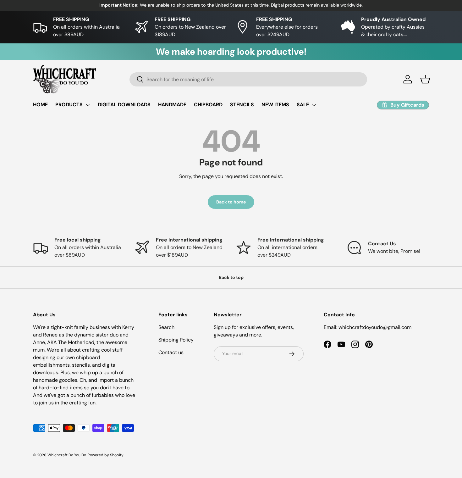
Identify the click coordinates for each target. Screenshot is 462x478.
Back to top (231, 277)
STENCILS (242, 104)
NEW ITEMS (275, 104)
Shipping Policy (176, 339)
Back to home (231, 202)
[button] (425, 79)
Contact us (171, 352)
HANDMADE (172, 104)
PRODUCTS (69, 104)
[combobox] (248, 79)
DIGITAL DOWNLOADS (124, 104)
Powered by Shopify (106, 455)
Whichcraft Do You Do (66, 455)
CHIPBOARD (208, 104)
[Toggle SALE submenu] (314, 104)
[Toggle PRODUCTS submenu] (87, 104)
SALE (303, 104)
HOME (40, 104)
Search (166, 327)
